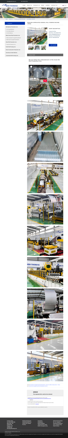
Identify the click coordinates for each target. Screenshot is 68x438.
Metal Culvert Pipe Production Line (13, 35)
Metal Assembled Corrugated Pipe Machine (14, 37)
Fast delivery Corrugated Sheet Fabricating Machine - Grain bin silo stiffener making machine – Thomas (45, 384)
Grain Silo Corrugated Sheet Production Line (44, 434)
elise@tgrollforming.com (11, 1)
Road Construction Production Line (13, 49)
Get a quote (53, 45)
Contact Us (54, 5)
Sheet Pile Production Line (11, 42)
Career (48, 5)
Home (24, 5)
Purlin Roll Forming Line (11, 46)
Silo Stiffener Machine (10, 31)
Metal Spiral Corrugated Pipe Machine (13, 39)
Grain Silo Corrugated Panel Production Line (31, 434)
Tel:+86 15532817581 (11, 422)
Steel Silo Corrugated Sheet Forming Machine (11, 434)
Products (36, 5)
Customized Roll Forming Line (12, 55)
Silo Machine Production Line (19, 19)
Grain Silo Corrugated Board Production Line (12, 435)
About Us (29, 5)
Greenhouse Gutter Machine (11, 52)
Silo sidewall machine (31, 19)
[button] (47, 48)
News (42, 5)
